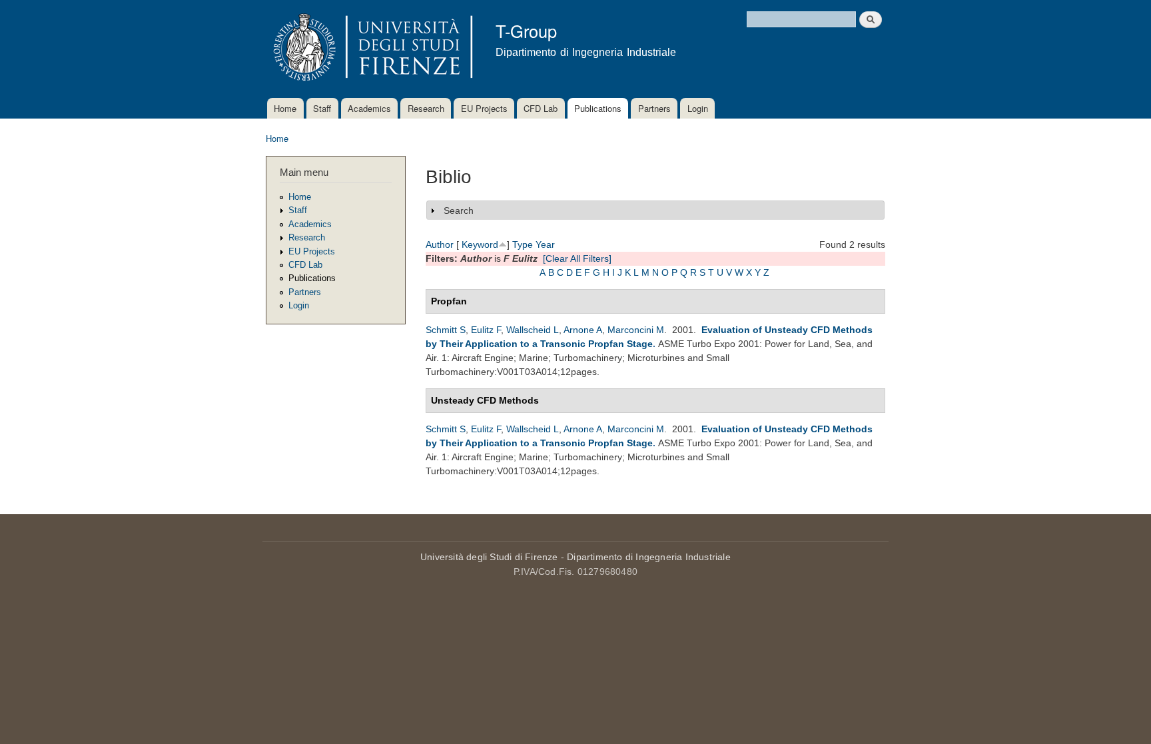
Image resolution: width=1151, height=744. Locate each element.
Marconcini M (635, 329)
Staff (322, 108)
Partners (654, 108)
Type (522, 244)
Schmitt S (446, 329)
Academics (369, 108)
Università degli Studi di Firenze (489, 557)
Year (545, 244)
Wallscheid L (532, 329)
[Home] (371, 49)
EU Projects (484, 108)
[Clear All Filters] (577, 258)
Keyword (480, 244)
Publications (597, 108)
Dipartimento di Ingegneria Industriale (649, 557)
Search (459, 210)
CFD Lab (541, 108)
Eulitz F (486, 329)
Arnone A (583, 329)
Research (426, 108)
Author (440, 244)
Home (285, 108)
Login (697, 108)
